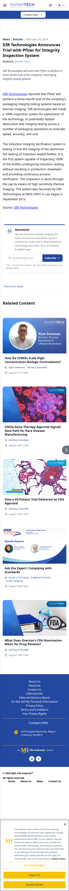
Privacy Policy (34, 705)
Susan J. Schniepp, (19, 577)
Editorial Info (34, 693)
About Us (34, 681)
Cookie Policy (58, 858)
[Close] (65, 824)
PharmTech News (13, 286)
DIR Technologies (15, 94)
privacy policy (12, 267)
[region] (34, 855)
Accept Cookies (34, 884)
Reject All (34, 875)
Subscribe (50, 258)
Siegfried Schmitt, (41, 577)
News (40, 781)
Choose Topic (30, 14)
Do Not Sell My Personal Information (34, 701)
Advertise (35, 685)
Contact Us (35, 689)
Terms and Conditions (34, 709)
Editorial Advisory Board (34, 697)
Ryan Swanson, (17, 367)
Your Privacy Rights (34, 714)
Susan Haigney (14, 580)
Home (11, 781)
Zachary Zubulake (37, 367)
